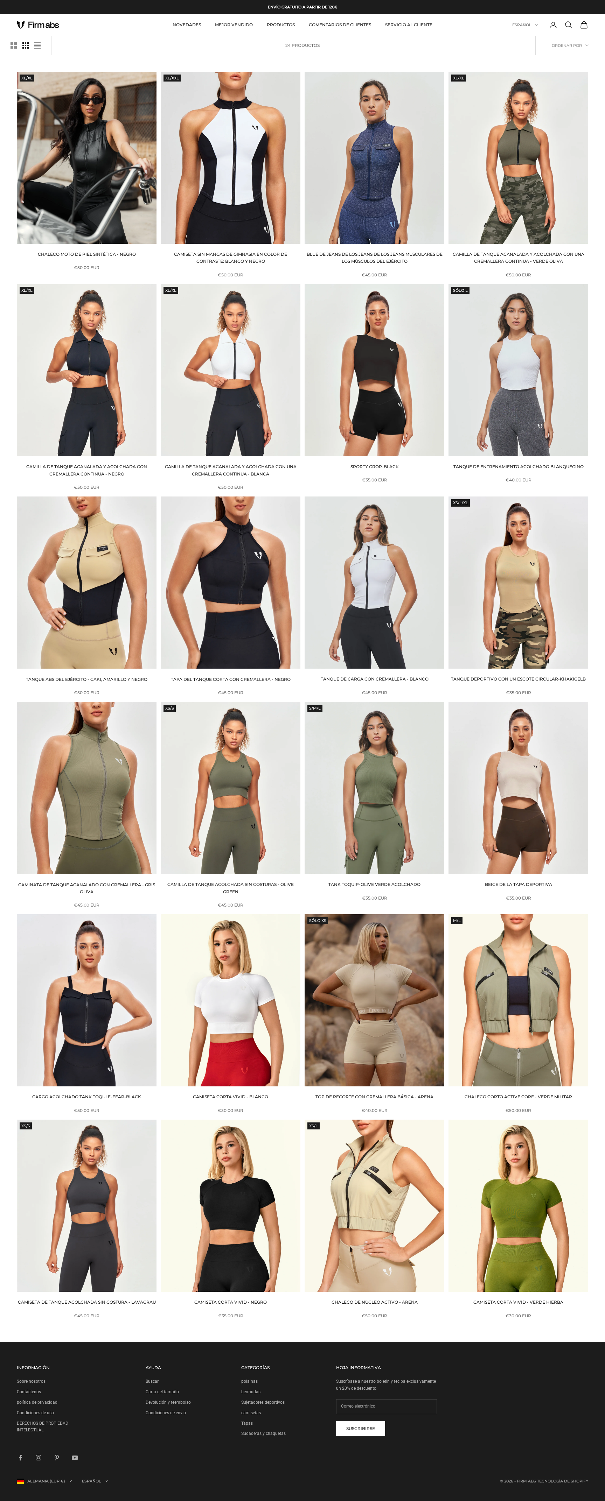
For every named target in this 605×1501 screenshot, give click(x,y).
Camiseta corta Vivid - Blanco (230, 1096)
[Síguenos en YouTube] (74, 1457)
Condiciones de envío (166, 1412)
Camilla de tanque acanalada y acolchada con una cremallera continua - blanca (231, 470)
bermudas (250, 1391)
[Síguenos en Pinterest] (56, 1457)
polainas (249, 1381)
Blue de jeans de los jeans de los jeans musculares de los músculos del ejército (375, 258)
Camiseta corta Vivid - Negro (230, 1302)
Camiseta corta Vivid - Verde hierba (518, 1302)
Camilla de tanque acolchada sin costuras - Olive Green (230, 888)
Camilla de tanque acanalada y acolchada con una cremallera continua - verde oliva (518, 258)
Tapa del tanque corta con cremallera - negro (231, 679)
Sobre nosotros (31, 1381)
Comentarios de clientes (340, 24)
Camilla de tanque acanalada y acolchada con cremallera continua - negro (86, 470)
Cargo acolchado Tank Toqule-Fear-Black (86, 1096)
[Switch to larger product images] (14, 45)
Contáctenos (29, 1391)
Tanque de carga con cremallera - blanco (375, 679)
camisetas (251, 1412)
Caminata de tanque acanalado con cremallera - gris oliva (86, 888)
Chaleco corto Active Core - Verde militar (518, 1096)
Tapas (247, 1423)
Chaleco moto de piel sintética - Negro (87, 254)
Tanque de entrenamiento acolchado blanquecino (518, 466)
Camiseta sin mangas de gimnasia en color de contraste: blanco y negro (230, 258)
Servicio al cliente (408, 24)
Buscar (152, 1381)
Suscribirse (360, 1428)
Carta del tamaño (162, 1391)
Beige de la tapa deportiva (518, 884)
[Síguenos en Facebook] (20, 1457)
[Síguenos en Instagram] (38, 1457)
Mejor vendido (234, 24)
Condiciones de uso (35, 1412)
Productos (281, 24)
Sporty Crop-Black (374, 466)
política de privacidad (37, 1402)
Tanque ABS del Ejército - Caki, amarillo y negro (86, 679)
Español (521, 24)
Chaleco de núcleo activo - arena (375, 1302)
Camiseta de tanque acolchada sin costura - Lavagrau (87, 1302)
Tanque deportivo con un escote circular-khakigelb (518, 679)
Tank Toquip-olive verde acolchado (374, 884)
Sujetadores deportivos (263, 1402)
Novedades (187, 24)
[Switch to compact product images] (37, 45)
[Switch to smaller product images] (25, 45)
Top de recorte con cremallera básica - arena (374, 1096)
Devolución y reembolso (168, 1402)
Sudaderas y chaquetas (263, 1433)
